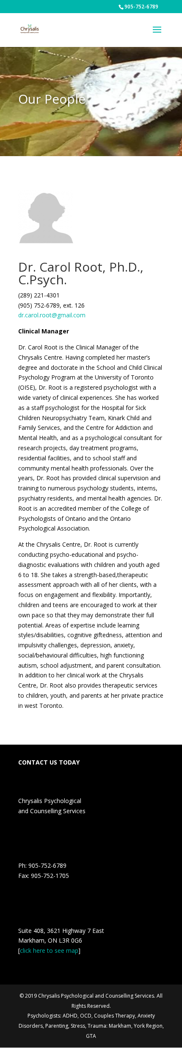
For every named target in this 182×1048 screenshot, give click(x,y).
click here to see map (49, 950)
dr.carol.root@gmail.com (51, 315)
